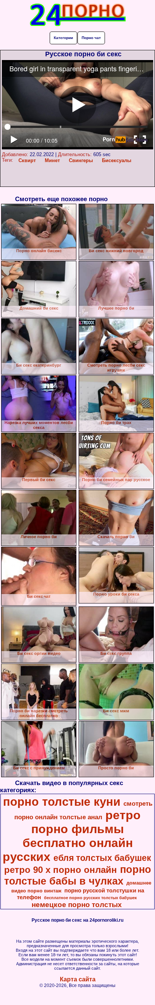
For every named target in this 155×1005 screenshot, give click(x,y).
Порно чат (91, 38)
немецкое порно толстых (77, 905)
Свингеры (81, 160)
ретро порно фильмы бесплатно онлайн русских (72, 836)
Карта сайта (78, 979)
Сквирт (27, 160)
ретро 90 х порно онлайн (60, 870)
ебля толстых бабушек (102, 858)
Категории (63, 38)
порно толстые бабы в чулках (77, 875)
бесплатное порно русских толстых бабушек (90, 897)
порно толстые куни (61, 801)
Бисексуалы (116, 160)
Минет (52, 160)
